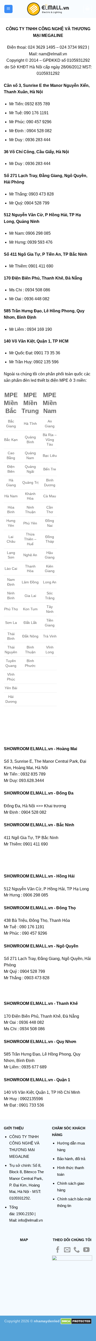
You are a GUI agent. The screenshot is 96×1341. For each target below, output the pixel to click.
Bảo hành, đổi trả (71, 1159)
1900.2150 (25, 1214)
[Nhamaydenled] (48, 9)
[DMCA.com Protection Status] (76, 1321)
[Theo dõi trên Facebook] (58, 1250)
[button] (8, 9)
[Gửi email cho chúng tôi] (67, 1250)
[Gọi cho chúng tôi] (76, 1250)
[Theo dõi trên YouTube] (86, 1250)
